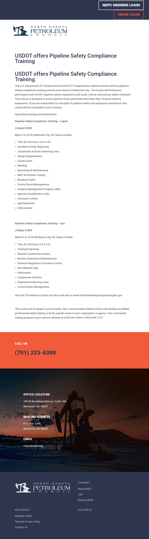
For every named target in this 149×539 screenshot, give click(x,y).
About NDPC (85, 488)
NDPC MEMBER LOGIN (121, 5)
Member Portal (23, 516)
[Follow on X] (14, 9)
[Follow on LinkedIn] (21, 9)
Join (80, 494)
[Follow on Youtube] (28, 9)
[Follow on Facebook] (6, 9)
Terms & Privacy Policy (27, 521)
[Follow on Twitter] (88, 516)
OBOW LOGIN (129, 14)
